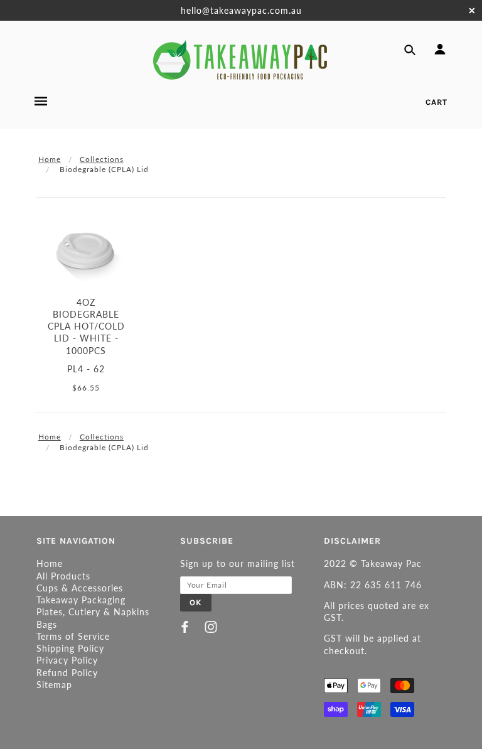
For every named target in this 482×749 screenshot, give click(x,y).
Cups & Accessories (79, 588)
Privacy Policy (67, 660)
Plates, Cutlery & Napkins (92, 611)
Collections (102, 159)
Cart (436, 102)
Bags (46, 624)
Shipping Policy (70, 648)
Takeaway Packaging (81, 600)
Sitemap (54, 684)
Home (49, 159)
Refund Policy (67, 672)
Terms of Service (73, 636)
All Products (63, 576)
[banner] (241, 60)
